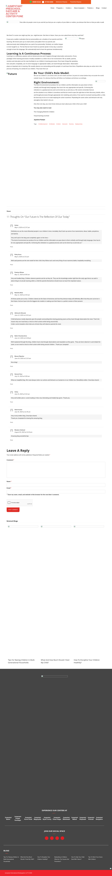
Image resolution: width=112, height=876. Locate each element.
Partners (90, 8)
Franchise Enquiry (75, 2)
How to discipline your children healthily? (43, 858)
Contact (104, 8)
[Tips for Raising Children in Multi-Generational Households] (23, 527)
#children (58, 124)
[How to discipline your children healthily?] (89, 527)
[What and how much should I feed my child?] (56, 527)
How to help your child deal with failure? (77, 858)
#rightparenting (78, 124)
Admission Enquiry (61, 2)
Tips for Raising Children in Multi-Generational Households (11, 859)
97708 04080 (49, 2)
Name (9, 481)
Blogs (98, 8)
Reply (11, 246)
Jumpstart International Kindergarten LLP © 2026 (18, 873)
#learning (71, 124)
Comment (10, 460)
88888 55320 (37, 2)
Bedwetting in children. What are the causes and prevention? (61, 859)
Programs (59, 8)
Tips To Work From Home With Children (95, 858)
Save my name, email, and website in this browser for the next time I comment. (33, 494)
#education (65, 124)
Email (9, 488)
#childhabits (52, 124)
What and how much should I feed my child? (27, 858)
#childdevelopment (43, 124)
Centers (68, 8)
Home (52, 8)
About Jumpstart (79, 8)
